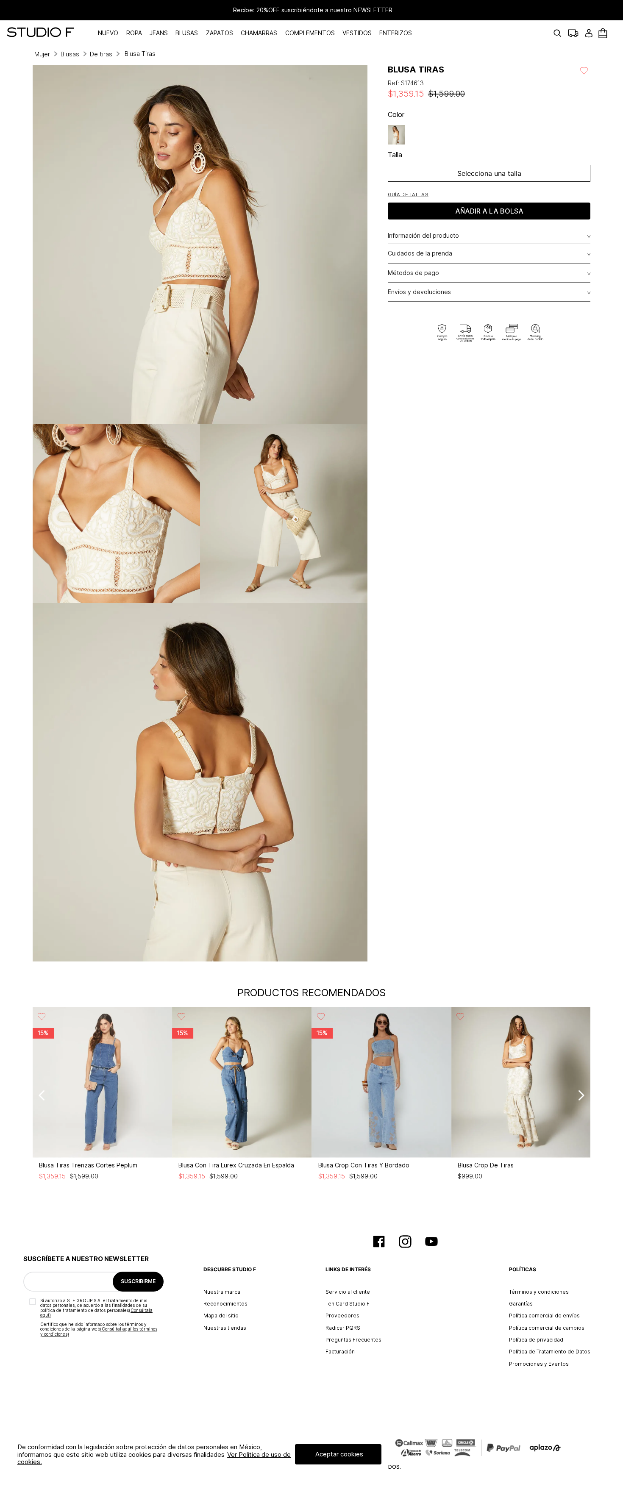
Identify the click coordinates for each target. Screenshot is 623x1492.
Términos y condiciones (539, 1292)
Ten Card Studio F (347, 1304)
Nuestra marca (221, 1292)
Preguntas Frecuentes (353, 1340)
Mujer (42, 54)
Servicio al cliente (347, 1292)
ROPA (134, 32)
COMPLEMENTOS (310, 32)
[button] (408, 194)
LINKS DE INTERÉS (348, 1270)
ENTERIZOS (395, 32)
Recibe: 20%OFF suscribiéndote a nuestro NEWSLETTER (311, 10)
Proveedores (342, 1316)
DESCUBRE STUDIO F (229, 1270)
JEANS (159, 32)
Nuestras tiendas (224, 1328)
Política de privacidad (536, 1340)
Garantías (521, 1304)
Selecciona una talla (489, 173)
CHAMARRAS (259, 32)
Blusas (70, 54)
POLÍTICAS (522, 1270)
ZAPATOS (219, 32)
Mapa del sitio (221, 1316)
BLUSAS (186, 32)
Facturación (340, 1352)
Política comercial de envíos (544, 1316)
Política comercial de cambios (546, 1328)
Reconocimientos (225, 1304)
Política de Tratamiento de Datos (549, 1352)
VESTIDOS (357, 32)
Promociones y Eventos (539, 1364)
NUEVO (108, 32)
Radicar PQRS (342, 1328)
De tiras (101, 54)
